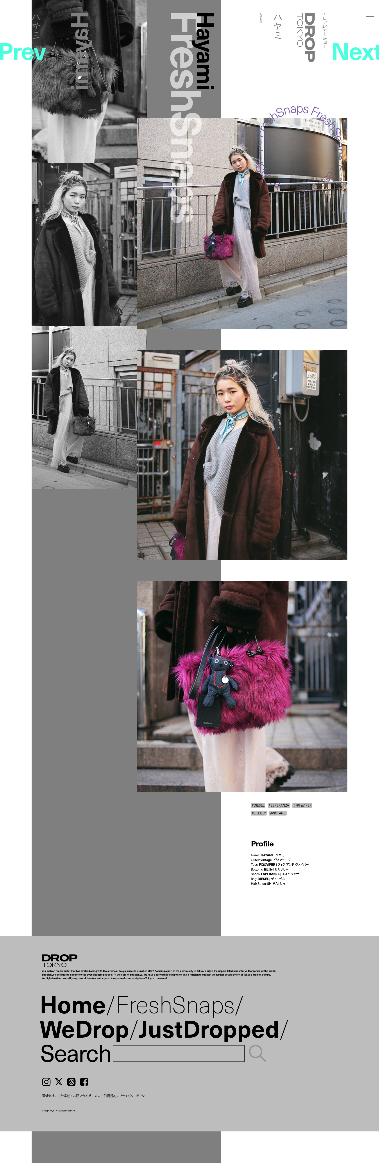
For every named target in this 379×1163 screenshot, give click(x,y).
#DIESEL (258, 805)
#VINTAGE (278, 813)
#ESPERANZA (279, 805)
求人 (98, 1095)
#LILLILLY (259, 813)
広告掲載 (63, 1095)
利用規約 (110, 1095)
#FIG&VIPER (302, 805)
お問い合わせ (82, 1095)
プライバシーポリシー (133, 1095)
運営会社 (48, 1095)
